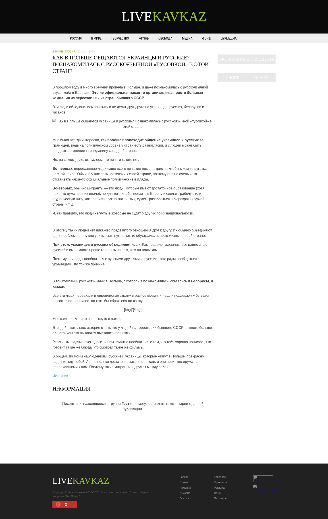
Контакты (220, 477)
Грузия (70, 51)
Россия (76, 38)
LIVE (164, 16)
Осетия (184, 498)
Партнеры (220, 498)
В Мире (96, 38)
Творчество (120, 38)
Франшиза (220, 482)
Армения (185, 487)
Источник (60, 376)
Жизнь (144, 38)
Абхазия (185, 493)
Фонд (206, 38)
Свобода (165, 38)
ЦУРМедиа (229, 38)
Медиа (187, 38)
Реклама (219, 487)
